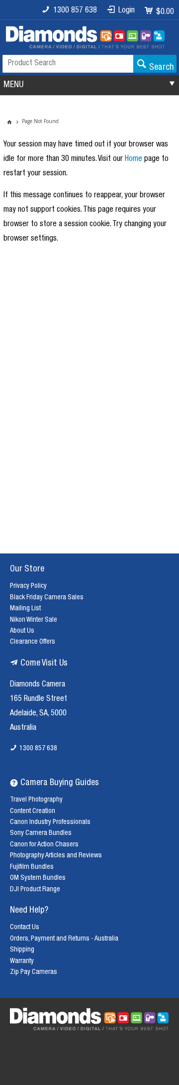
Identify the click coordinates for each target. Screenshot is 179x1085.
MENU (13, 85)
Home (133, 159)
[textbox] (67, 64)
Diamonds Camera (37, 685)
